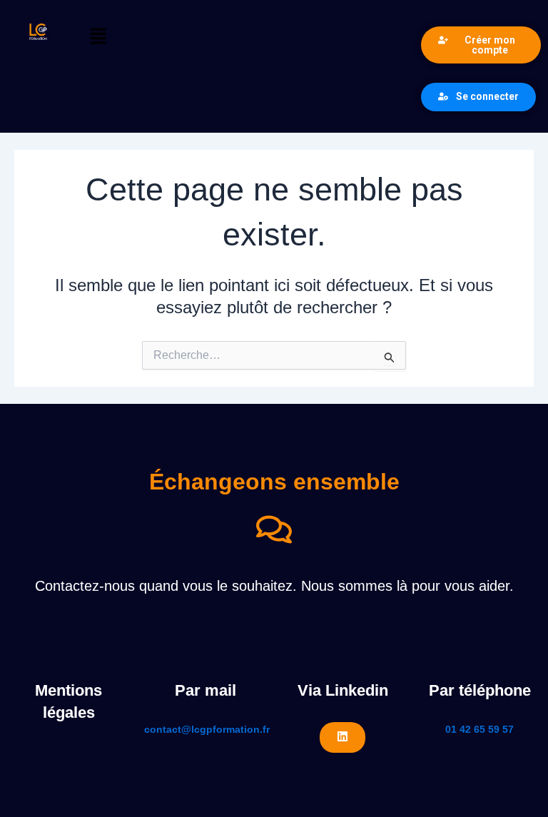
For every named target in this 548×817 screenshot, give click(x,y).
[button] (245, 37)
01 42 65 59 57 (479, 729)
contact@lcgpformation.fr (207, 729)
